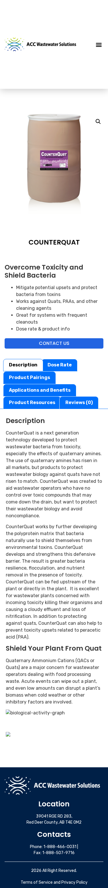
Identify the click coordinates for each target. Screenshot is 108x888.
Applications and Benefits (40, 390)
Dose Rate (60, 365)
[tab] (23, 365)
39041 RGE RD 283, (54, 816)
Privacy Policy (74, 882)
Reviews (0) (79, 402)
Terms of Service (37, 882)
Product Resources (32, 402)
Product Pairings (29, 377)
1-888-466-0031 (59, 846)
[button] (98, 44)
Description (23, 365)
